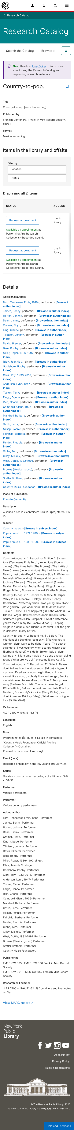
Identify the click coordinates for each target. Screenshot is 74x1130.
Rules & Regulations (57, 1067)
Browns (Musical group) (17, 469)
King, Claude (11, 330)
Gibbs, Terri (10, 451)
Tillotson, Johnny (13, 334)
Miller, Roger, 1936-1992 (18, 352)
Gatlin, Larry (10, 424)
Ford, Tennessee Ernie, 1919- (21, 302)
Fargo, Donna (11, 397)
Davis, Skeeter (12, 343)
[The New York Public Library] (5, 5)
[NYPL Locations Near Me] (44, 5)
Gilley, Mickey (11, 456)
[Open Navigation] (66, 5)
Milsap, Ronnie (12, 429)
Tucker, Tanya (11, 392)
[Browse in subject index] (40, 528)
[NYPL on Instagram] (57, 1046)
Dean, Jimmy (11, 320)
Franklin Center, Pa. (15, 499)
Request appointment (22, 220)
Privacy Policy (61, 1061)
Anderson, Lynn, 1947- (17, 383)
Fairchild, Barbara (14, 433)
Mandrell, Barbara (14, 415)
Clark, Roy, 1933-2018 (17, 375)
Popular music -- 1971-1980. (21, 533)
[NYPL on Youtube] (66, 1046)
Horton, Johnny (12, 315)
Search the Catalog (20, 51)
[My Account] (32, 5)
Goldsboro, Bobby (14, 366)
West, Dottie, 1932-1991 (18, 460)
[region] (37, 236)
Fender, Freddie (12, 442)
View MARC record (16, 1003)
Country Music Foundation (19, 486)
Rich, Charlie (10, 402)
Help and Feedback (59, 1126)
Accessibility (62, 1054)
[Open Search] (55, 5)
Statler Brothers (12, 478)
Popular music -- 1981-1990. (21, 541)
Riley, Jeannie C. (13, 361)
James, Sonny (11, 311)
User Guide (39, 66)
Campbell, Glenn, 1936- (17, 406)
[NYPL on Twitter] (49, 1046)
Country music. (12, 528)
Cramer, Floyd (11, 325)
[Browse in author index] (53, 311)
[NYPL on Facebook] (40, 1046)
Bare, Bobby (10, 348)
